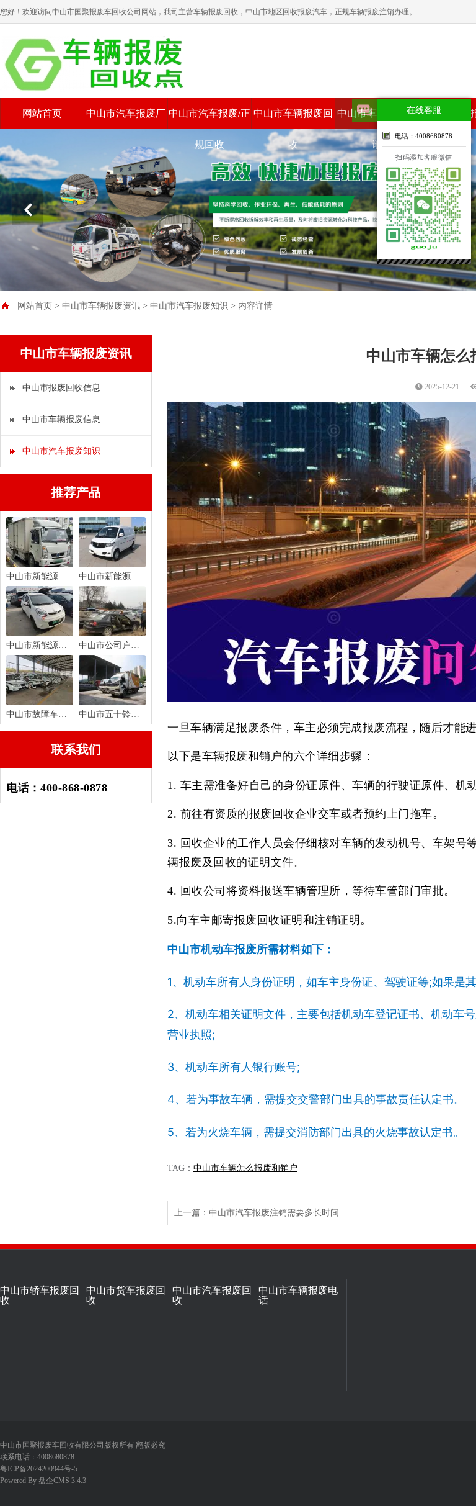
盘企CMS (15, 1480)
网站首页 (42, 113)
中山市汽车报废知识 (189, 305)
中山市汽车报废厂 (125, 113)
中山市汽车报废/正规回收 (209, 129)
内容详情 (255, 305)
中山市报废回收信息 (61, 387)
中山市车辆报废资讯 (101, 305)
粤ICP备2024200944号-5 (38, 1468)
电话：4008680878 (423, 136)
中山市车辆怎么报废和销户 (245, 1168)
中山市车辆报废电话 (298, 1295)
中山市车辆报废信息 (61, 419)
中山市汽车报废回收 (212, 1295)
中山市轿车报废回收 (39, 1295)
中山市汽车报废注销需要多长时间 (274, 1212)
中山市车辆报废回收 (293, 129)
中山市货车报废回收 (125, 1295)
